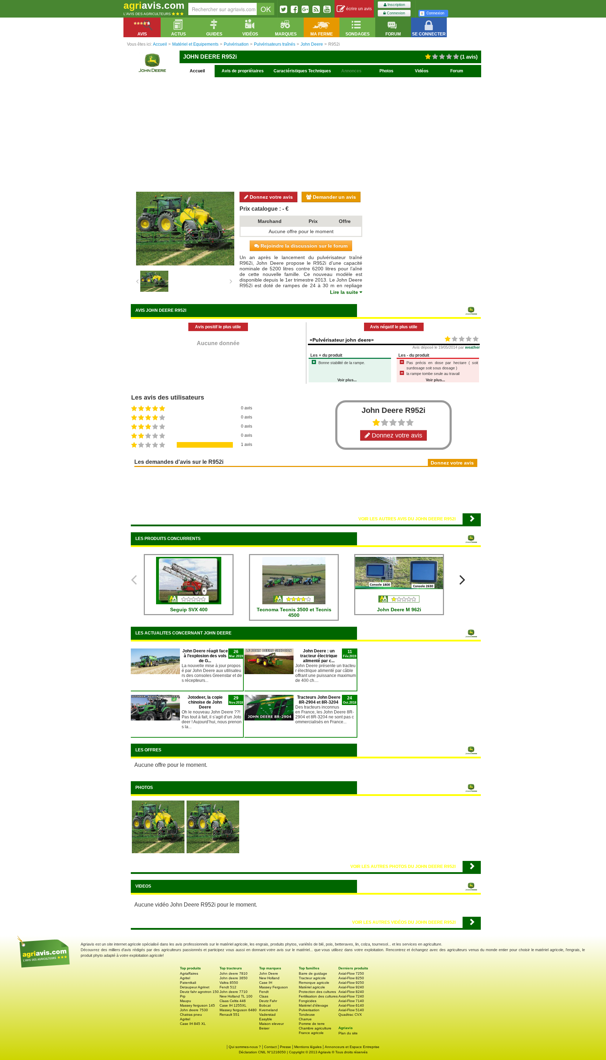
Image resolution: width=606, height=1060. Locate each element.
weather (472, 347)
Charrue (305, 1019)
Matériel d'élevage (313, 1005)
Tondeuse (307, 1014)
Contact (270, 1047)
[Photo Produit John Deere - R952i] (213, 826)
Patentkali (188, 983)
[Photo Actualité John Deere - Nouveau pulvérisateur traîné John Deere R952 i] (158, 826)
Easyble (265, 1019)
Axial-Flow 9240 (351, 987)
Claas (263, 996)
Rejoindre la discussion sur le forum (303, 246)
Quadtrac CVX (350, 1014)
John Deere (268, 973)
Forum (456, 70)
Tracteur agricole (312, 978)
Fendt (264, 992)
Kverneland (268, 1010)
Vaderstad (267, 1014)
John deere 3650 (234, 978)
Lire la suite (344, 292)
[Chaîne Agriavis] (327, 9)
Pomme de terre (312, 1024)
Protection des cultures (317, 992)
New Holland (269, 978)
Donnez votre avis (270, 197)
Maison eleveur (271, 1024)
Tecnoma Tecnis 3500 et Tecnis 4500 (294, 612)
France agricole (311, 1033)
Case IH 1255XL (233, 1005)
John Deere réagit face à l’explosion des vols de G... (205, 655)
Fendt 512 (228, 987)
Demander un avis (333, 197)
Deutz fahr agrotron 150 (199, 992)
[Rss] (316, 9)
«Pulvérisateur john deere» (342, 340)
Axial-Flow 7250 (351, 973)
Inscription (395, 4)
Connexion (395, 13)
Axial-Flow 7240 (351, 996)
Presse (285, 1047)
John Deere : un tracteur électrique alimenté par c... (318, 655)
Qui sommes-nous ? (245, 1047)
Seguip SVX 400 (189, 609)
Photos (386, 70)
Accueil (197, 70)
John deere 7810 (234, 973)
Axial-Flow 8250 (351, 978)
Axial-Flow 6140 (351, 1005)
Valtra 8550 (229, 983)
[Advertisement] (305, 133)
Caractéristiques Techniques (302, 70)
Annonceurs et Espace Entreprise (352, 1047)
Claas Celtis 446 (233, 1001)
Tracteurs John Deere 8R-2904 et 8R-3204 (319, 700)
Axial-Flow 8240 (351, 992)
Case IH (265, 983)
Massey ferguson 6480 (238, 1010)
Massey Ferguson (273, 987)
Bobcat (265, 1005)
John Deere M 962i (399, 609)
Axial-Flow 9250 (351, 983)
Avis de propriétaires (243, 70)
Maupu (185, 1001)
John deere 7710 (234, 992)
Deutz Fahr (268, 1001)
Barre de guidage (313, 973)
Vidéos (422, 70)
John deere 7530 (194, 1010)
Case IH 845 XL (193, 1024)
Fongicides (307, 1001)
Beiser (264, 1028)
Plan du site (348, 1033)
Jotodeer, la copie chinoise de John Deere (205, 702)
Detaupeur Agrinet (194, 987)
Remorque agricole (314, 983)
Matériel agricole (312, 987)
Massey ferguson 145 (197, 1005)
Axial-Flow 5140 (351, 1010)
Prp (183, 996)
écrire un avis (358, 8)
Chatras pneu (191, 1014)
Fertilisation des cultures (318, 996)
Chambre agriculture (315, 1028)
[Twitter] (283, 9)
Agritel (185, 978)
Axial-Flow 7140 (351, 1001)
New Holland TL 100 (236, 996)
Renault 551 (230, 1014)
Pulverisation (309, 1010)
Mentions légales (308, 1047)
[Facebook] (294, 9)
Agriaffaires (189, 973)
